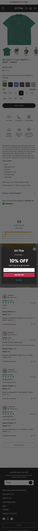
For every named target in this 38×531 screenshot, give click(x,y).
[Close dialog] (34, 249)
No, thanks (19, 280)
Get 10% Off (19, 275)
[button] (19, 250)
